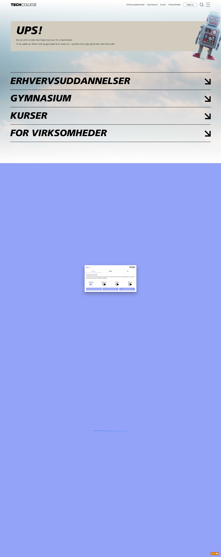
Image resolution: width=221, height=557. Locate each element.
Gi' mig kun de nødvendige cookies (94, 289)
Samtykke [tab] (93, 271)
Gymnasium (152, 5)
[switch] (104, 284)
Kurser (163, 5)
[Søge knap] (202, 5)
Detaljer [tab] (110, 271)
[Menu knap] (208, 5)
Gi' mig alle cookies (127, 289)
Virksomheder (174, 5)
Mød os (190, 5)
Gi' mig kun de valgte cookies (110, 289)
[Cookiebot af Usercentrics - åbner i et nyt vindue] (130, 267)
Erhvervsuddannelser (136, 5)
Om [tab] (127, 271)
